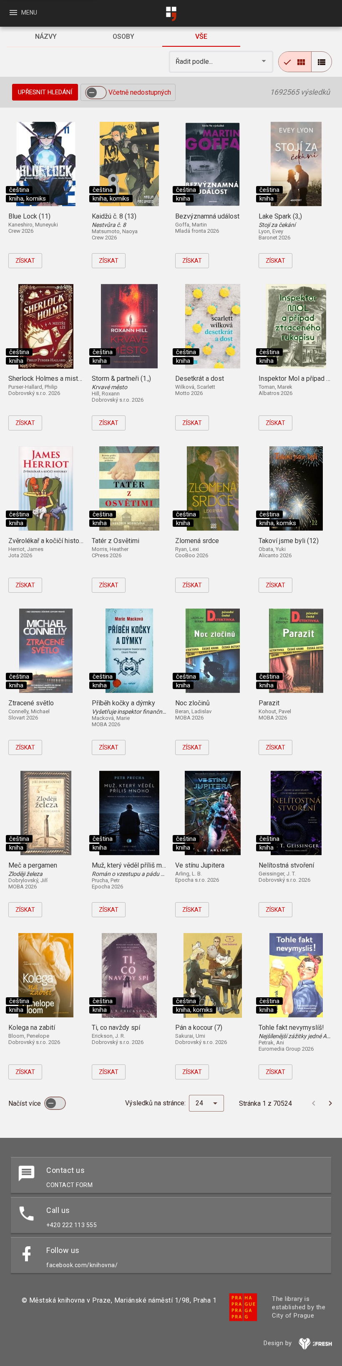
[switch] (96, 92)
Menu (22, 13)
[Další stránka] (330, 1103)
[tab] (45, 37)
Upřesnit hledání (45, 92)
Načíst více (25, 1103)
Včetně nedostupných (139, 92)
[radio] (295, 62)
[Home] (171, 14)
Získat (25, 260)
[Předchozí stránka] (313, 1103)
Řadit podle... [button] (195, 61)
